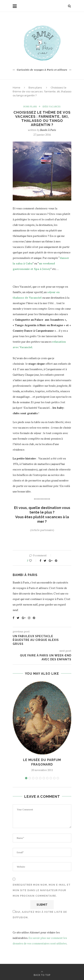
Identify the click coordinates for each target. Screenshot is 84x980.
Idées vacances (51, 106)
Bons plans (35, 87)
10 (58, 778)
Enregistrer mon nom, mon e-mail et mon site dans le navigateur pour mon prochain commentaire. (42, 890)
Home (16, 87)
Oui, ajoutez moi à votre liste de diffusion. (40, 915)
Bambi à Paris (48, 130)
